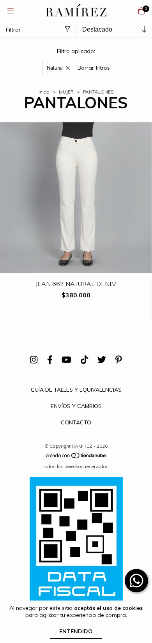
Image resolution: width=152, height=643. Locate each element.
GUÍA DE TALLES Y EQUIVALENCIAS (76, 389)
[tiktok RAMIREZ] (84, 359)
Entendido (76, 631)
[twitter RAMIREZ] (102, 359)
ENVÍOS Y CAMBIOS (76, 406)
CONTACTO (76, 422)
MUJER (66, 92)
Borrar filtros (94, 67)
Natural (55, 68)
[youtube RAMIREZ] (66, 359)
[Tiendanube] (76, 457)
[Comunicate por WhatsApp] (136, 580)
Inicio (44, 92)
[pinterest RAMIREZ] (118, 359)
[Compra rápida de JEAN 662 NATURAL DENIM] (76, 267)
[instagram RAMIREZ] (33, 359)
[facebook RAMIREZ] (50, 359)
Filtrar (13, 29)
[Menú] (10, 11)
